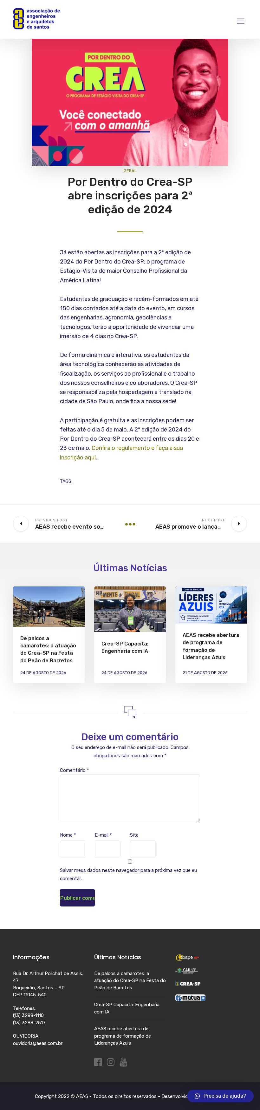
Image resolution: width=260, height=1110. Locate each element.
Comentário (74, 770)
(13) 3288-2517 (29, 1023)
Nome (68, 835)
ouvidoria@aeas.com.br (37, 1043)
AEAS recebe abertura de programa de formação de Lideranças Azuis (122, 1036)
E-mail (103, 835)
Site (134, 835)
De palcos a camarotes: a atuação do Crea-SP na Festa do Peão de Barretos (130, 981)
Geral (130, 170)
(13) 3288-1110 (28, 1015)
